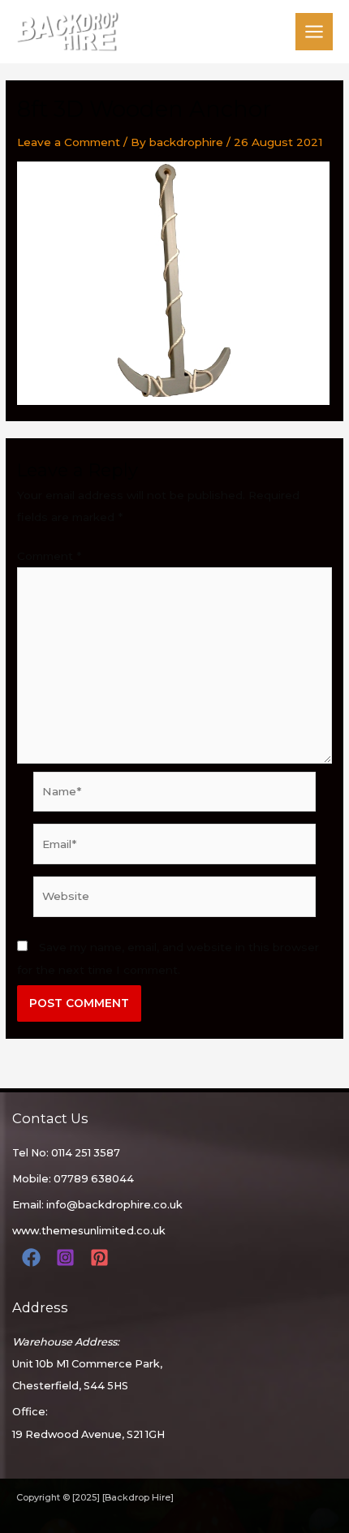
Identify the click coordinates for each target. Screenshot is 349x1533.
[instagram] (68, 1257)
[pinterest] (102, 1257)
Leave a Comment (68, 142)
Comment (49, 555)
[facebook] (33, 1257)
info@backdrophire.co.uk (114, 1205)
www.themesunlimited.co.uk (89, 1231)
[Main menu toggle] (314, 32)
